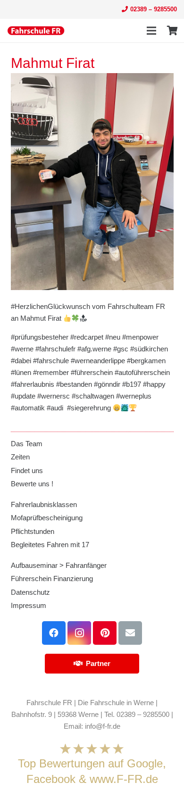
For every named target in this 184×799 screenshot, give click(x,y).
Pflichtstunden (32, 531)
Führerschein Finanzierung (52, 578)
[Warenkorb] (172, 30)
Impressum (28, 605)
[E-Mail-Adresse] (130, 633)
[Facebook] (54, 633)
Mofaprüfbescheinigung (47, 518)
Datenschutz (30, 592)
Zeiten (20, 457)
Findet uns (27, 470)
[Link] (36, 30)
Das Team (26, 444)
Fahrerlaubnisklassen (44, 504)
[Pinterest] (105, 633)
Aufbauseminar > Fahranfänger (59, 565)
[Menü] (151, 30)
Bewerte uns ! (32, 484)
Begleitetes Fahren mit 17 (50, 545)
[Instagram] (79, 633)
